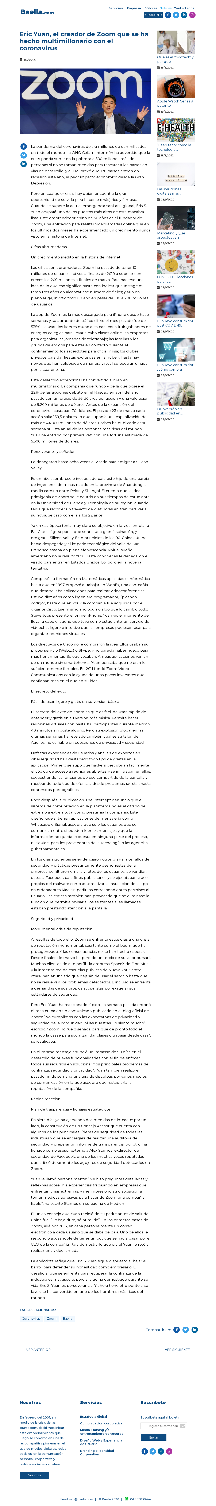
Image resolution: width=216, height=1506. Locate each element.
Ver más (34, 1475)
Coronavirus (31, 1318)
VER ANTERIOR (38, 1350)
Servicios (115, 8)
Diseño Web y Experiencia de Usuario (101, 1442)
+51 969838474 (140, 1499)
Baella (67, 1318)
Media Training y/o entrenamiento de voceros (101, 1431)
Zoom (52, 1318)
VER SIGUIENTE (177, 1350)
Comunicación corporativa (101, 1423)
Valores (151, 8)
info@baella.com (81, 1499)
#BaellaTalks (153, 14)
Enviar (153, 1437)
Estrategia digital (93, 1417)
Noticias (165, 8)
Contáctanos (184, 8)
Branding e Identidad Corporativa (97, 1452)
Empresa (134, 8)
